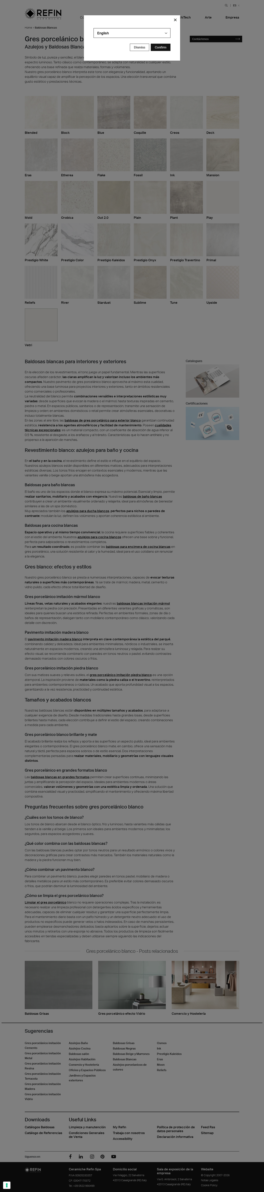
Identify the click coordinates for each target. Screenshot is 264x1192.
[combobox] (132, 33)
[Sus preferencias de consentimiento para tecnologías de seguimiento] (6, 1185)
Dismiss (139, 47)
